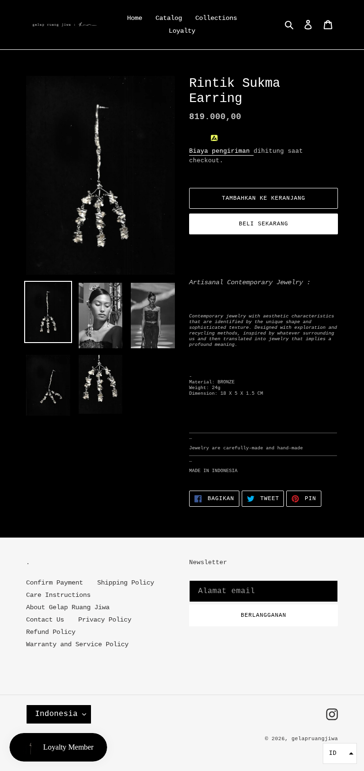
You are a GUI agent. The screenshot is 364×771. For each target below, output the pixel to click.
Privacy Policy (104, 619)
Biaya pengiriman (221, 151)
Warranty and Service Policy (77, 644)
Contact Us (45, 619)
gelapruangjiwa (314, 739)
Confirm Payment (54, 582)
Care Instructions (58, 595)
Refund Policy (50, 632)
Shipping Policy (125, 582)
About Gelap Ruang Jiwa (67, 607)
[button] (340, 753)
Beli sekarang (263, 224)
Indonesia (56, 714)
